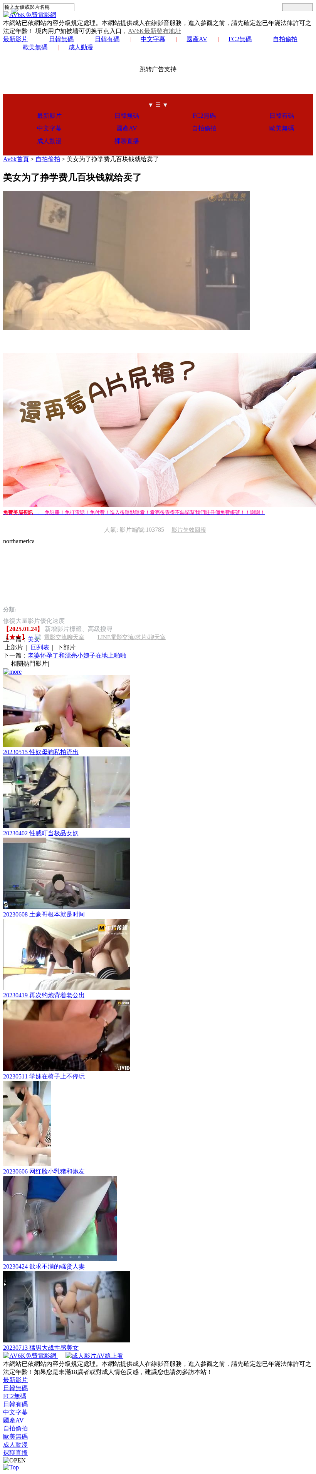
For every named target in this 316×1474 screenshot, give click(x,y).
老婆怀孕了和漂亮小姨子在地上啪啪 (77, 655)
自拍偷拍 (285, 39)
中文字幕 (153, 39)
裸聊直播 (126, 141)
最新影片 (15, 39)
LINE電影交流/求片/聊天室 (131, 637)
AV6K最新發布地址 (154, 31)
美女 (34, 639)
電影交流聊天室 (64, 637)
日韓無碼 (61, 39)
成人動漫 (81, 47)
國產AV (197, 39)
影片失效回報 (188, 530)
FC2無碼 (240, 39)
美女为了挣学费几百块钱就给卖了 (113, 159)
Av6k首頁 (16, 159)
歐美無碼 (35, 47)
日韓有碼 (107, 39)
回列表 (40, 647)
